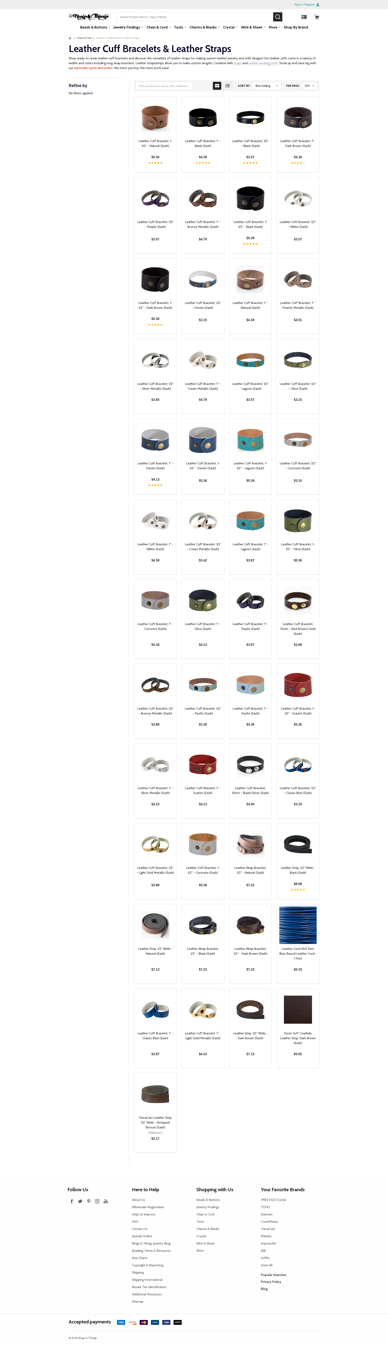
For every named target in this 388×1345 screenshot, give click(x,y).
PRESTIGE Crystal (273, 1200)
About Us (138, 1200)
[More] (110, 27)
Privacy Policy (271, 1282)
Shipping (138, 1272)
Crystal (229, 27)
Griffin (265, 1258)
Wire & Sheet (251, 27)
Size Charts (140, 1258)
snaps (238, 63)
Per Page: (292, 86)
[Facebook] (71, 1201)
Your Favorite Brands (283, 1189)
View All (267, 1265)
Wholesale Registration (148, 1207)
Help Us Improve (143, 1214)
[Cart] (316, 17)
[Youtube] (105, 1201)
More (273, 27)
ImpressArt (268, 1243)
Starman (267, 1214)
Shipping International (147, 1280)
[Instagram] (97, 1201)
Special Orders (142, 1236)
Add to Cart (163, 172)
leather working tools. (263, 63)
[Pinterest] (88, 1201)
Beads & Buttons (93, 27)
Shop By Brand (296, 27)
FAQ (135, 1221)
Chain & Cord (157, 27)
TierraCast (268, 1229)
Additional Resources (146, 1294)
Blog (264, 1289)
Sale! (288, 17)
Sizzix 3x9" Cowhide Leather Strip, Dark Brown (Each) (298, 1038)
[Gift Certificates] (304, 17)
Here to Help (145, 1189)
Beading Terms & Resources (151, 1251)
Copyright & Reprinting (147, 1265)
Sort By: (244, 86)
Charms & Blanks (203, 27)
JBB (263, 1251)
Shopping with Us (214, 1189)
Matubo (266, 1236)
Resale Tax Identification (149, 1287)
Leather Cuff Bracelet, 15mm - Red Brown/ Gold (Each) (297, 629)
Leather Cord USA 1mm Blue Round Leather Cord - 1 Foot (298, 953)
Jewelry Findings (127, 27)
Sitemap (137, 1301)
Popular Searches (273, 1275)
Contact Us (140, 1229)
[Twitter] (80, 1201)
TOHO (265, 1207)
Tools (178, 27)
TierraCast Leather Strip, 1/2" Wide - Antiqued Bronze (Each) (155, 1122)
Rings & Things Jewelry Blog (151, 1243)
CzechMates (269, 1221)
